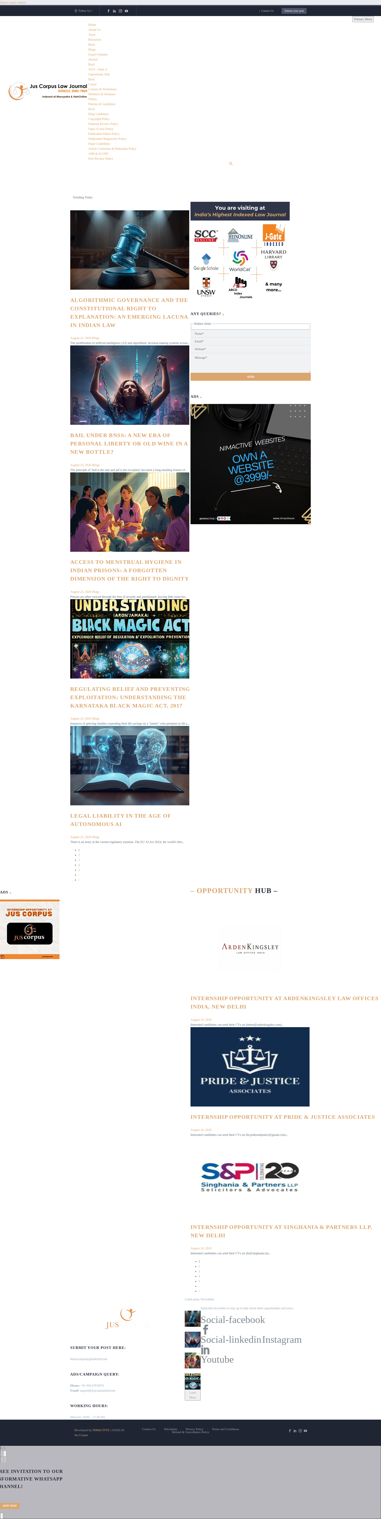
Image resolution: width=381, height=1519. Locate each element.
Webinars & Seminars (101, 94)
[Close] (4, 1454)
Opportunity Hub (99, 74)
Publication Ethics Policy (104, 134)
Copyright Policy (99, 119)
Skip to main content (13, 2)
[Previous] (1, 1460)
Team (91, 34)
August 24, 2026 (201, 1019)
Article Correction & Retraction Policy (112, 148)
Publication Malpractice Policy (107, 138)
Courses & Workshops (102, 89)
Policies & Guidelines (101, 104)
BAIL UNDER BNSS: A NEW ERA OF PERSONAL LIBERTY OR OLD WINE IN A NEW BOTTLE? (129, 443)
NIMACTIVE (101, 1430)
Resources (94, 39)
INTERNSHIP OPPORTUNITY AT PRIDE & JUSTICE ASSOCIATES (282, 1117)
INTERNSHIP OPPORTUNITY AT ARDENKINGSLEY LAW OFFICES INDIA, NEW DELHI (160, 197)
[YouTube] (126, 10)
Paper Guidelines (99, 143)
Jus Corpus (81, 1435)
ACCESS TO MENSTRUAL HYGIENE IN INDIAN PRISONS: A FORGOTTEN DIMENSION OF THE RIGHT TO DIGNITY (129, 570)
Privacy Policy (195, 1429)
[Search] (231, 163)
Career (92, 84)
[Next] (4, 1460)
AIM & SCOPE (98, 153)
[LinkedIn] (114, 10)
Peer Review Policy (100, 158)
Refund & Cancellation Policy (190, 1432)
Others (92, 99)
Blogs (92, 49)
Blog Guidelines (98, 114)
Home (92, 24)
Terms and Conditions (225, 1429)
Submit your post (294, 10)
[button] (306, 197)
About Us (94, 29)
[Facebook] (109, 10)
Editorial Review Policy (103, 124)
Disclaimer (170, 1429)
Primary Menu (363, 19)
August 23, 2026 (81, 338)
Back (91, 44)
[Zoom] (1, 1454)
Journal (92, 59)
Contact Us (267, 10)
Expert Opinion (98, 54)
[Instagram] (120, 10)
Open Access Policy (101, 129)
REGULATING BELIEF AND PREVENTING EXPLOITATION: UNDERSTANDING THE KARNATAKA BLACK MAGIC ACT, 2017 (130, 697)
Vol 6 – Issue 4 (97, 69)
